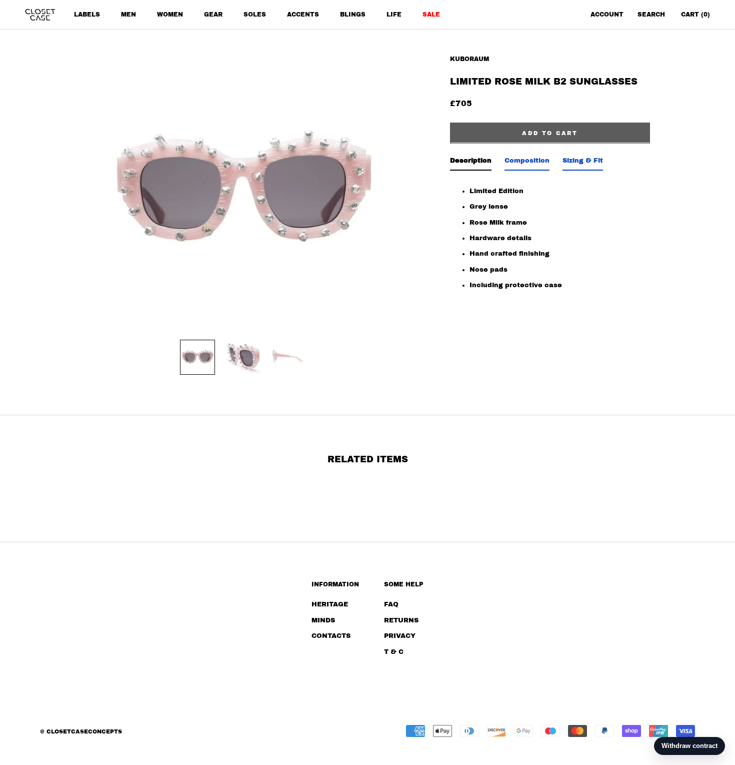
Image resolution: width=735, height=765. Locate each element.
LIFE (394, 14)
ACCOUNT (607, 14)
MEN (128, 14)
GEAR (213, 14)
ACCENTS (303, 14)
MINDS (323, 620)
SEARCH (651, 14)
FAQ (391, 604)
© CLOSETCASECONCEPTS (81, 731)
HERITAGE (330, 604)
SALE (431, 14)
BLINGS (353, 14)
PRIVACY (400, 635)
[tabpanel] (550, 240)
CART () (695, 14)
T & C (394, 651)
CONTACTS (331, 635)
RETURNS (401, 620)
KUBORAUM (469, 59)
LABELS (87, 14)
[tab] (471, 162)
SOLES (255, 14)
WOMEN (170, 14)
